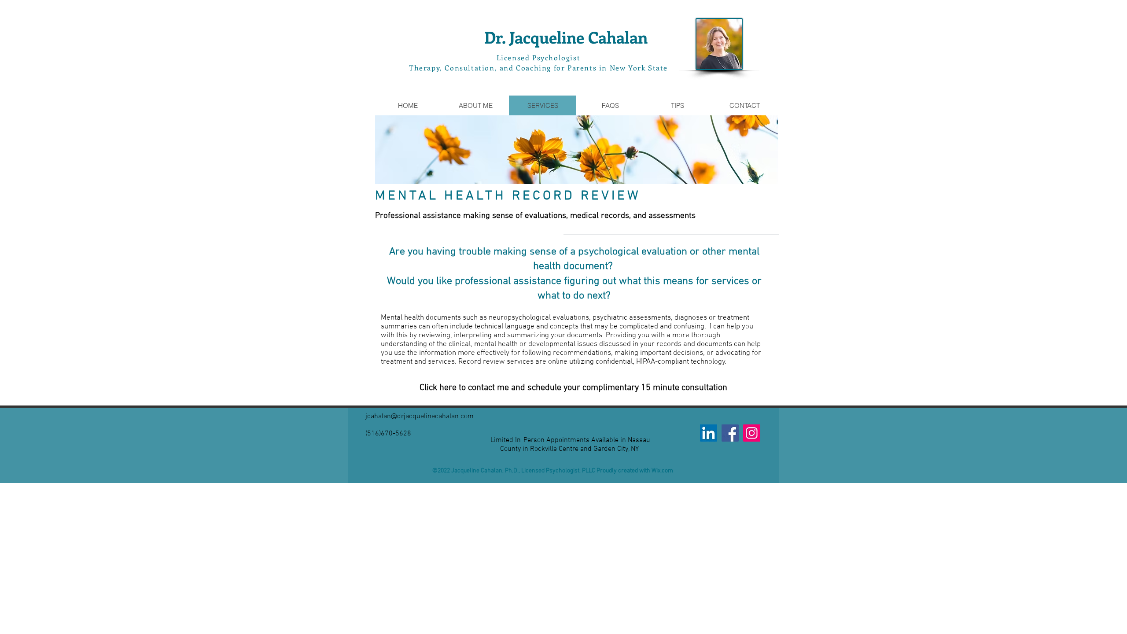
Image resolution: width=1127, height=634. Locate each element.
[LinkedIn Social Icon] (708, 433)
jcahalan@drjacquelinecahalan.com (419, 416)
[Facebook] (730, 433)
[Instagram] (751, 433)
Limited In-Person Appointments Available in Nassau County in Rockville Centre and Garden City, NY (570, 444)
